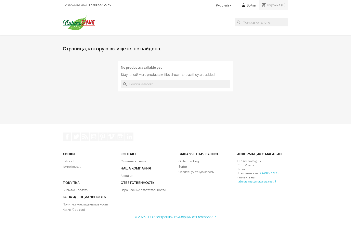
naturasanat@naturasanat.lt (256, 181)
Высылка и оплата (75, 190)
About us (127, 176)
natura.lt (69, 161)
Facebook (67, 137)
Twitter (76, 137)
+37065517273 (100, 5)
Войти (183, 166)
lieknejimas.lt (72, 166)
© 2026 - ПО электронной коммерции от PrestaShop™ (175, 217)
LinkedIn (129, 137)
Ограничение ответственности (143, 190)
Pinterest (103, 137)
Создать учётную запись (196, 172)
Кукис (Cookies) (74, 210)
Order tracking (189, 161)
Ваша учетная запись (199, 154)
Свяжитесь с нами (133, 161)
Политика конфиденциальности (85, 204)
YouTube (94, 137)
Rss (85, 137)
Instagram (120, 137)
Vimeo (111, 137)
